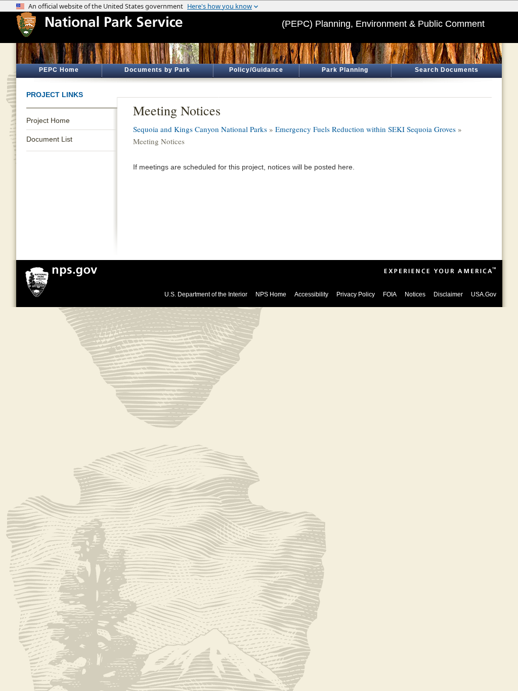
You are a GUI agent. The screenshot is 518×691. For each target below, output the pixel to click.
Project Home (48, 120)
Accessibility (311, 294)
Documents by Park (157, 69)
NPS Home (270, 294)
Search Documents (447, 69)
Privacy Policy (355, 294)
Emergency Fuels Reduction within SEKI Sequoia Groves (365, 129)
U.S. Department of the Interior (205, 294)
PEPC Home (59, 69)
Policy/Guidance (256, 69)
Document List (49, 139)
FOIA (390, 294)
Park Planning (345, 69)
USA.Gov (483, 294)
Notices (415, 294)
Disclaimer (448, 294)
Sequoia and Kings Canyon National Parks (200, 129)
